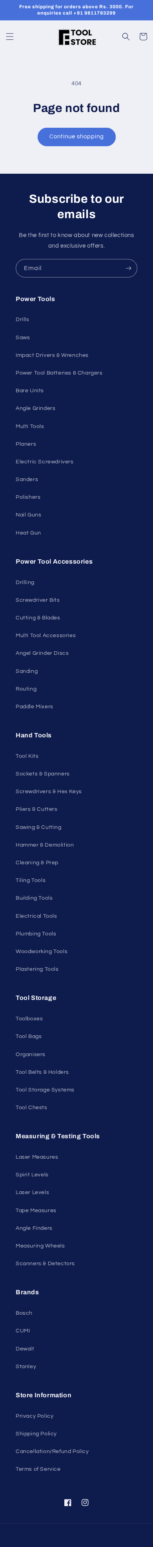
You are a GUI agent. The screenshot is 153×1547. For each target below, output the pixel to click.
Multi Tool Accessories (46, 635)
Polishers (28, 497)
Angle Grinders (35, 408)
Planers (26, 444)
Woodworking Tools (41, 951)
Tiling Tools (31, 880)
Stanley (26, 1366)
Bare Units (30, 390)
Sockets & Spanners (43, 774)
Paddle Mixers (34, 706)
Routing (26, 689)
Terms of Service (38, 1469)
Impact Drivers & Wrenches (52, 355)
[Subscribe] (128, 268)
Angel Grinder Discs (42, 653)
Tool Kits (27, 756)
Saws (23, 337)
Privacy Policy (34, 1416)
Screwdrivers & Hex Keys (49, 791)
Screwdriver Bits (38, 600)
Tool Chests (31, 1107)
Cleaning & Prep (37, 862)
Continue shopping (76, 137)
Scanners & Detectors (45, 1263)
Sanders (27, 479)
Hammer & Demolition (45, 845)
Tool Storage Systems (45, 1090)
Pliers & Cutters (37, 809)
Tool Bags (29, 1036)
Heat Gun (28, 533)
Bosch (24, 1313)
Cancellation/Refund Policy (52, 1451)
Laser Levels (32, 1192)
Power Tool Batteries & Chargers (59, 373)
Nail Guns (28, 515)
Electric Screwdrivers (45, 462)
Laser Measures (37, 1157)
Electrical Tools (36, 916)
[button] (9, 36)
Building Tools (34, 898)
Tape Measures (36, 1210)
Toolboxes (29, 1019)
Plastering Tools (37, 969)
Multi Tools (30, 426)
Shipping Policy (36, 1434)
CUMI (23, 1331)
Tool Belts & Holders (42, 1072)
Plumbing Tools (36, 934)
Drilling (25, 582)
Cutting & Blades (38, 618)
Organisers (31, 1054)
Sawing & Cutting (39, 827)
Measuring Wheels (40, 1246)
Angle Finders (34, 1228)
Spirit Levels (32, 1175)
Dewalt (25, 1349)
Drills (22, 319)
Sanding (27, 671)
